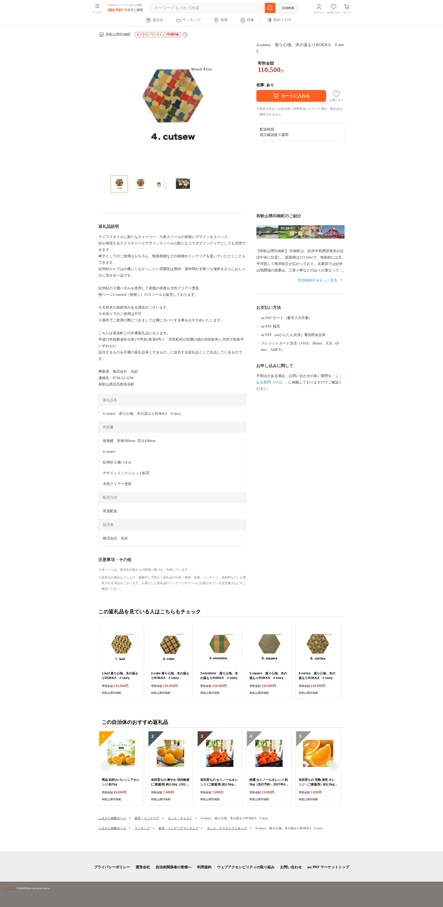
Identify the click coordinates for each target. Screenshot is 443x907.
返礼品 (158, 20)
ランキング (192, 20)
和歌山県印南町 (118, 34)
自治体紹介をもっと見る (317, 280)
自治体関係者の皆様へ (174, 867)
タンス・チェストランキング (227, 828)
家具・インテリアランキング (178, 828)
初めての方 (282, 20)
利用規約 (204, 867)
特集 (250, 20)
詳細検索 (288, 8)
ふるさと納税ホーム (112, 818)
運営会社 (143, 867)
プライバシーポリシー (112, 867)
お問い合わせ (291, 867)
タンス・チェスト (180, 818)
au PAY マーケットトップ (328, 867)
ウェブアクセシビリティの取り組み (246, 867)
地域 (223, 20)
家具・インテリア (147, 818)
